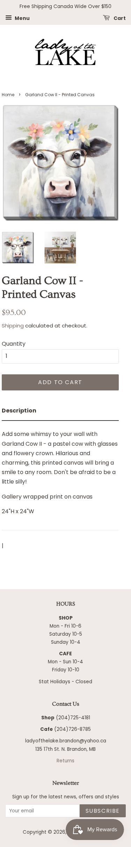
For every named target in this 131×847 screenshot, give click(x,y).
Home (8, 95)
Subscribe (103, 811)
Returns (65, 760)
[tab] (60, 411)
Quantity (14, 344)
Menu (22, 17)
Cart (119, 17)
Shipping (13, 325)
